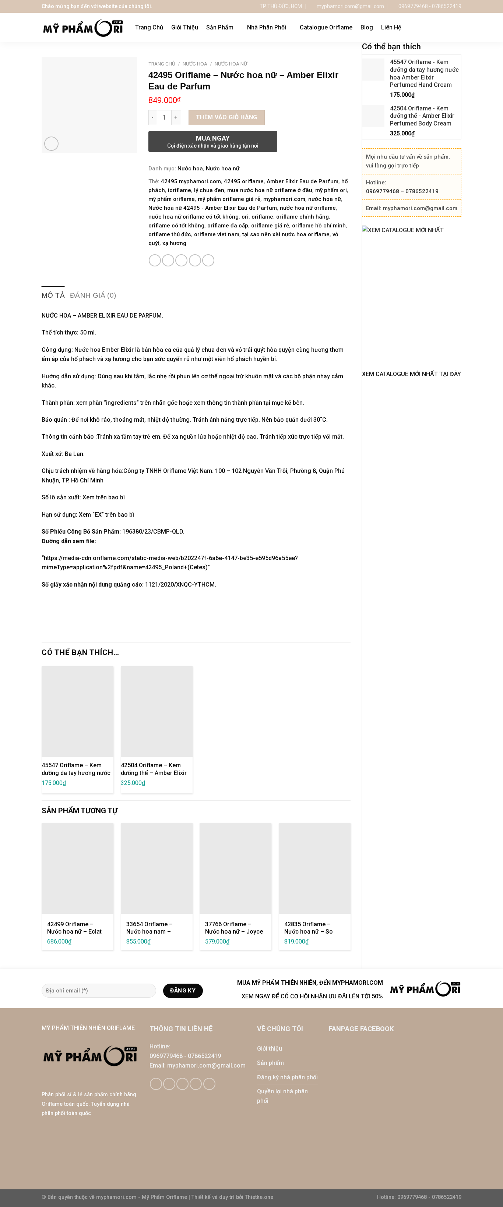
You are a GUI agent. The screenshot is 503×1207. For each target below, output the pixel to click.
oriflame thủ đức (169, 234)
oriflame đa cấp (227, 225)
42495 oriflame (244, 181)
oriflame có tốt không (176, 225)
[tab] (53, 295)
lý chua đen (209, 190)
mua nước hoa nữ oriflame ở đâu (269, 190)
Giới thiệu (269, 1048)
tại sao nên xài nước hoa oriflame (286, 234)
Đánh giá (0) (93, 295)
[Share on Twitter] (168, 260)
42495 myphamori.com (191, 181)
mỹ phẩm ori (331, 190)
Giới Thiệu (184, 27)
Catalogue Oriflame (326, 27)
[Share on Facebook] (155, 260)
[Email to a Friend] (181, 260)
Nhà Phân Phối (266, 27)
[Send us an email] (182, 1084)
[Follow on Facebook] (156, 1084)
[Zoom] (51, 144)
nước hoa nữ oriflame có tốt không (193, 216)
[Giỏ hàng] (442, 28)
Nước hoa (195, 64)
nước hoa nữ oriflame (308, 208)
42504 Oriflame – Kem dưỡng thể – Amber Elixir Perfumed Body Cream (154, 773)
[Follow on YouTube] (209, 1084)
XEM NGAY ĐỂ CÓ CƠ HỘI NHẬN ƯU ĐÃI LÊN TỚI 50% (312, 996)
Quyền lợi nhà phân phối (282, 1096)
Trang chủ (161, 64)
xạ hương (174, 243)
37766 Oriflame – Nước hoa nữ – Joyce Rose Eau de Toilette (234, 932)
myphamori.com (284, 199)
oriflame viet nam (216, 234)
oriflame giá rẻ (270, 225)
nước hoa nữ (324, 199)
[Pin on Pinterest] (195, 260)
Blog (366, 27)
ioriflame (179, 190)
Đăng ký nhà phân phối (287, 1077)
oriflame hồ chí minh (319, 225)
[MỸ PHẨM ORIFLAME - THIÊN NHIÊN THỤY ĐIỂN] (83, 27)
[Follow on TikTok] (169, 1084)
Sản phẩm (270, 1062)
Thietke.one (259, 1197)
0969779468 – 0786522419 (402, 191)
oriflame (262, 216)
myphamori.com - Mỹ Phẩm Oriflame (142, 1197)
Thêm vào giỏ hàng (226, 117)
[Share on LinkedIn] (208, 260)
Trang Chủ (149, 27)
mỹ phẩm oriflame (171, 199)
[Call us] (196, 1084)
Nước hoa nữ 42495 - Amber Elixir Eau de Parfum (212, 208)
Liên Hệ (391, 27)
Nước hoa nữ (231, 64)
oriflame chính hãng (302, 216)
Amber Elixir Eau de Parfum (302, 181)
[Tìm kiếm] (457, 27)
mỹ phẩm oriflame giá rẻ (229, 199)
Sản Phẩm (219, 27)
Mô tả (53, 295)
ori (245, 216)
